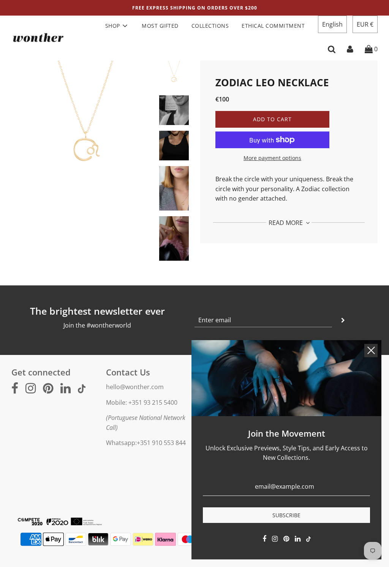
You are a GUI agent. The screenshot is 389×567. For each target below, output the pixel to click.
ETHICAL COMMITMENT (273, 25)
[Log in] (350, 49)
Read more (286, 223)
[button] (332, 24)
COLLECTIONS (210, 25)
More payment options (272, 158)
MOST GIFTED (160, 25)
